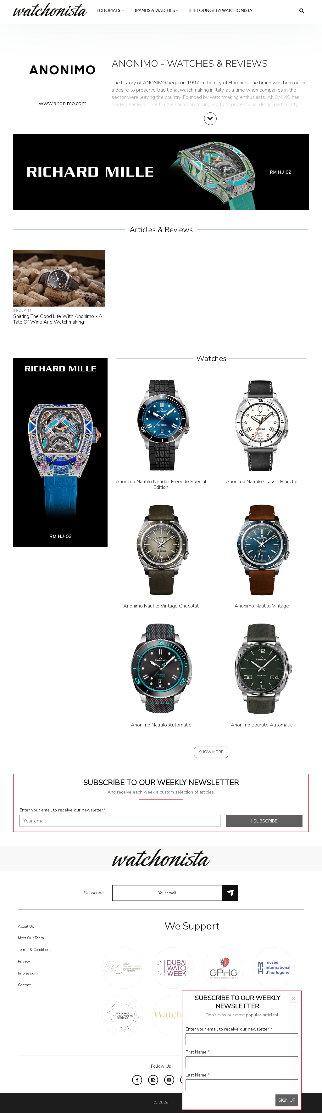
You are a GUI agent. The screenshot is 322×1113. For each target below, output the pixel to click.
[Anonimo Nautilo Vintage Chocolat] (161, 550)
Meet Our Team (31, 938)
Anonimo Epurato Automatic (262, 724)
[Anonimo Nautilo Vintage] (261, 550)
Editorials (109, 10)
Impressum (28, 973)
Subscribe (94, 893)
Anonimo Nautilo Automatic (161, 724)
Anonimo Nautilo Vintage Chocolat (161, 605)
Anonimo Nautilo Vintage (262, 605)
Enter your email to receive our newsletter (62, 810)
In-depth (22, 310)
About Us (26, 926)
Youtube (169, 1080)
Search (302, 10)
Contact (24, 984)
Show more (211, 751)
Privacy (24, 961)
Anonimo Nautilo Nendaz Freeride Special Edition (161, 484)
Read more (210, 125)
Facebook (137, 1080)
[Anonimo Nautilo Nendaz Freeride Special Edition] (161, 425)
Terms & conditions (35, 949)
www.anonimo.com (62, 103)
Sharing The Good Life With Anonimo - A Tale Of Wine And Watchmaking (58, 319)
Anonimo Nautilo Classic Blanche (261, 481)
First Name (198, 1052)
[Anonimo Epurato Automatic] (261, 668)
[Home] (52, 9)
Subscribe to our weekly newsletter (161, 782)
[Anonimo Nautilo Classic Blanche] (261, 425)
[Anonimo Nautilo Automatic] (161, 668)
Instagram (153, 1080)
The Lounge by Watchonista (220, 10)
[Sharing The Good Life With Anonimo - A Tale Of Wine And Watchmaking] (59, 278)
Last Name (198, 1075)
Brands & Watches (154, 10)
